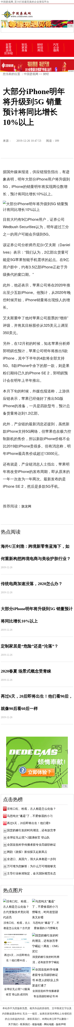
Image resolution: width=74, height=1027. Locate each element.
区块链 (8, 53)
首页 (8, 44)
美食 (24, 50)
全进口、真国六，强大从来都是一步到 (31, 859)
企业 (56, 47)
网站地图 (49, 1024)
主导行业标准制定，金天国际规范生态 (31, 873)
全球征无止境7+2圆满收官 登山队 (28, 837)
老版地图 (37, 1024)
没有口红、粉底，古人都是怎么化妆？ (31, 808)
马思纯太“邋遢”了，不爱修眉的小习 (30, 816)
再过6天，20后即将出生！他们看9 (28, 823)
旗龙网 (26, 506)
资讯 (24, 44)
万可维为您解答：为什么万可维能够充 (31, 866)
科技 (40, 47)
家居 (24, 47)
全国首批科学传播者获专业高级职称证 (31, 844)
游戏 (9, 50)
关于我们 (13, 1024)
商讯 (40, 50)
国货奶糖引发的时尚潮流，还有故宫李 (31, 830)
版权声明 (61, 1024)
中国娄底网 (31, 74)
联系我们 (25, 1024)
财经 (40, 44)
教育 (9, 47)
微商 (56, 50)
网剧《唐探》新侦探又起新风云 (27, 851)
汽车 (56, 44)
